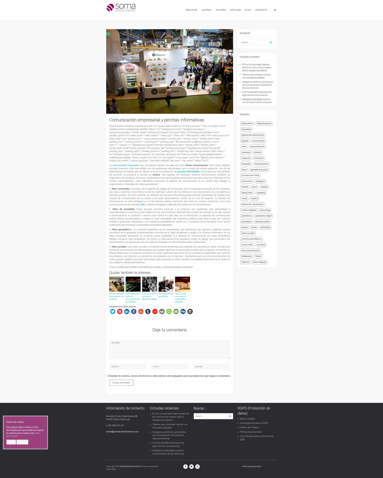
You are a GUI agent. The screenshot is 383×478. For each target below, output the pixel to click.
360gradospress (264, 123)
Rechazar (22, 442)
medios (254, 198)
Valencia (245, 262)
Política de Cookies (249, 427)
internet (245, 187)
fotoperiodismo (261, 164)
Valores (221, 10)
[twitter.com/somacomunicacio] (191, 466)
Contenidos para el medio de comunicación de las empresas (133, 298)
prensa (245, 227)
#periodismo (247, 123)
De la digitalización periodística (166, 295)
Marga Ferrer (247, 193)
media (244, 198)
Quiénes (206, 10)
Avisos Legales (247, 418)
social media (247, 245)
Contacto (262, 10)
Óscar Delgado (259, 262)
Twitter (258, 256)
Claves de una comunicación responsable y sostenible (180, 298)
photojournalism (263, 222)
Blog (248, 10)
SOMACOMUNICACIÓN (129, 466)
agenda (245, 141)
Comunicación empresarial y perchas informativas (156, 119)
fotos (244, 170)
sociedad (261, 245)
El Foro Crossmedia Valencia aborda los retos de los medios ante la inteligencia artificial (257, 67)
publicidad (265, 227)
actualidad (246, 129)
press (254, 227)
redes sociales (248, 233)
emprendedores (257, 146)
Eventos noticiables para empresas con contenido (116, 296)
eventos (257, 152)
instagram (260, 181)
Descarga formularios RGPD (254, 423)
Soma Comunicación (251, 250)
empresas (246, 152)
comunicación (258, 141)
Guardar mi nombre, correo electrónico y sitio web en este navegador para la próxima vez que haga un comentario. (170, 376)
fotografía (246, 164)
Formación (258, 158)
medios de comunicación (253, 204)
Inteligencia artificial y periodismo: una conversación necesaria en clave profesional (258, 85)
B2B (143, 204)
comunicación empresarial (126, 165)
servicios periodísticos (251, 239)
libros (254, 187)
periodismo (247, 216)
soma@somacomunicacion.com (122, 431)
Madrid (264, 187)
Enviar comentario (121, 382)
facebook (246, 158)
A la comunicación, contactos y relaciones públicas (149, 296)
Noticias (235, 10)
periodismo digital (264, 216)
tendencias (246, 256)
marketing (261, 193)
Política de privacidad (251, 432)
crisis (244, 146)
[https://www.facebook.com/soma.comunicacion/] (185, 466)
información (247, 181)
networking (265, 210)
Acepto (11, 442)
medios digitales (249, 210)
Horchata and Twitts (250, 175)
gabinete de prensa (258, 170)
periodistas (246, 222)
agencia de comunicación (253, 135)
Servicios (191, 10)
